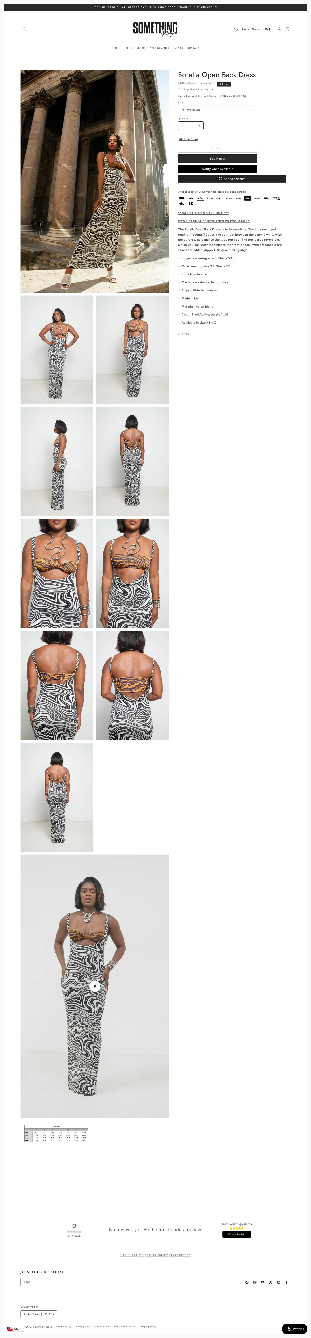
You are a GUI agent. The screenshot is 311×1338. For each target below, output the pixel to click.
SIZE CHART (129, 1255)
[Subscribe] (81, 1282)
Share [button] (186, 333)
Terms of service (102, 1326)
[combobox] (15, 1329)
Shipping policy (147, 1326)
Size (180, 102)
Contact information (125, 1326)
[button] (24, 29)
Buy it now (217, 158)
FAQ (141, 1255)
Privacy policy (82, 1326)
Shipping (183, 89)
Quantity (183, 118)
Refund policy (63, 1326)
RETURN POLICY (156, 1255)
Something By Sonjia (41, 1327)
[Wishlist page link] (236, 29)
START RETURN (180, 1255)
